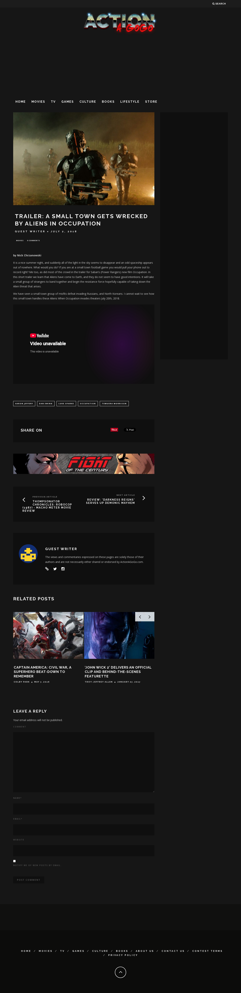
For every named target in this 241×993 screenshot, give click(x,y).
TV (53, 101)
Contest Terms (207, 951)
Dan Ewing (46, 403)
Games (67, 101)
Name (17, 798)
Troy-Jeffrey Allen (28, 682)
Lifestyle (130, 101)
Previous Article (45, 497)
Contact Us (173, 951)
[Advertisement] (120, 65)
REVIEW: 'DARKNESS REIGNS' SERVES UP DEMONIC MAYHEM (110, 501)
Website (18, 839)
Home (20, 101)
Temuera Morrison (114, 403)
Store (151, 101)
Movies (38, 101)
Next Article (126, 495)
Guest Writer (30, 231)
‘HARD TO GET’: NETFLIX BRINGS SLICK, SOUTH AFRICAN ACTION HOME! (114, 671)
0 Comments (33, 240)
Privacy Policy (123, 955)
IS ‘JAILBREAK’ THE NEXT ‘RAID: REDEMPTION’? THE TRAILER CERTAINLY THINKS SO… (41, 671)
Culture (87, 101)
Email (17, 819)
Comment (19, 726)
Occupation (88, 403)
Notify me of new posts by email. (37, 865)
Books (108, 101)
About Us (145, 951)
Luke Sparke (66, 403)
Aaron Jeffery (24, 403)
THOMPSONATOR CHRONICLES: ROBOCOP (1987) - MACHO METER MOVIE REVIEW (47, 506)
